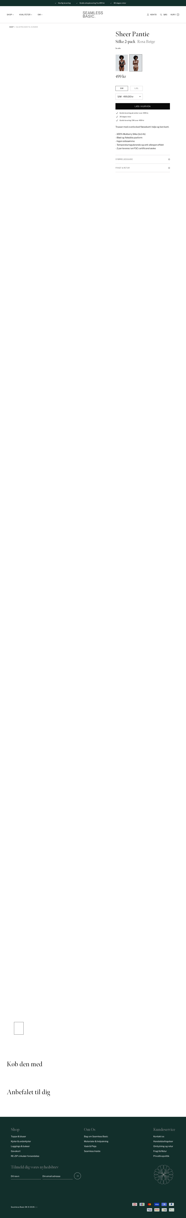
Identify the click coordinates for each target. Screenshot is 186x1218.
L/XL (136, 88)
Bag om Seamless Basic (96, 1136)
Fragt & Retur (160, 1151)
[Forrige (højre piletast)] (77, 1176)
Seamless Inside (92, 1151)
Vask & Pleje (90, 1146)
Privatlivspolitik (161, 1156)
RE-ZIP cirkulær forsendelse (25, 1156)
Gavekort (15, 1151)
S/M (121, 88)
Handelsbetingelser (163, 1141)
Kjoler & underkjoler (21, 1141)
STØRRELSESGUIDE (124, 159)
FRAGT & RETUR (122, 168)
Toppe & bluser (18, 1136)
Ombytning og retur (163, 1146)
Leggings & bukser (20, 1146)
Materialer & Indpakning (96, 1141)
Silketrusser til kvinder (27, 27)
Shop (11, 27)
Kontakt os (158, 1136)
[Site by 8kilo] (36, 1207)
